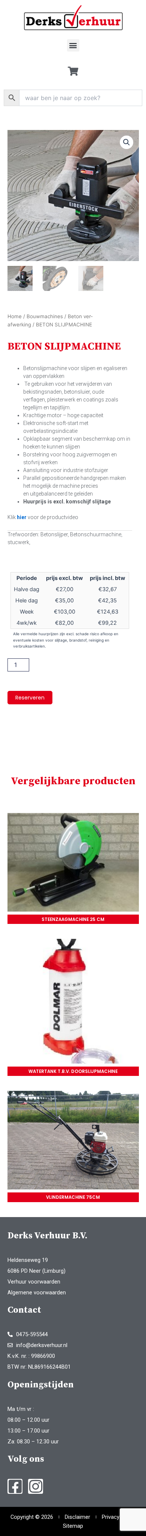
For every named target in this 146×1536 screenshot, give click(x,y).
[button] (73, 45)
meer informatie (73, 863)
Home (14, 316)
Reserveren (30, 697)
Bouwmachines (45, 316)
